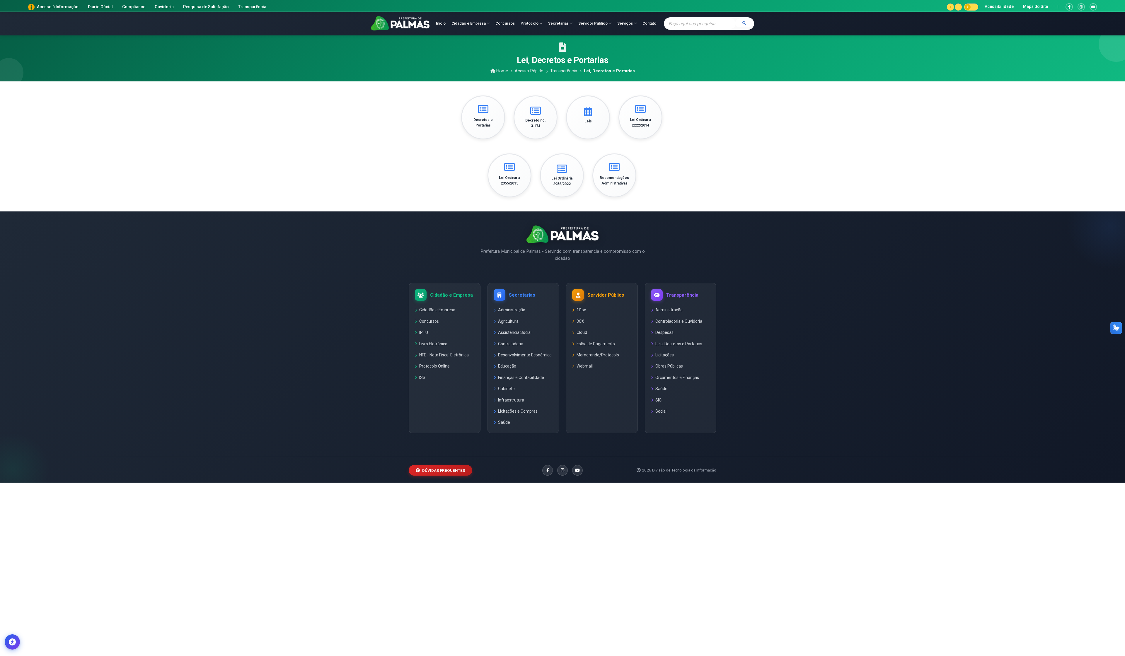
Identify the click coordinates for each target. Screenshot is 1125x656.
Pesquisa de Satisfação (206, 6)
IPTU (423, 332)
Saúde (504, 422)
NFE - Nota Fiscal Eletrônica (444, 355)
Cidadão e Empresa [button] (468, 23)
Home (502, 71)
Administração (511, 310)
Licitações (664, 355)
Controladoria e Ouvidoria (678, 321)
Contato (649, 23)
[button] (950, 7)
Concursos (505, 23)
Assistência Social (514, 332)
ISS (422, 377)
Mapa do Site (1035, 6)
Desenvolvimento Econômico (525, 355)
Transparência (252, 6)
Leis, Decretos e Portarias (678, 343)
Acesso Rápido (529, 71)
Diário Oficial (100, 6)
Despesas (664, 332)
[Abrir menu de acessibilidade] (12, 642)
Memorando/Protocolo (598, 355)
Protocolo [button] (529, 23)
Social (661, 411)
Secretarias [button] (558, 23)
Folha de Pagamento (596, 343)
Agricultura (508, 321)
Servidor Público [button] (593, 23)
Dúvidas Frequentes (443, 470)
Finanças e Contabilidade (521, 377)
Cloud (582, 332)
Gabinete (506, 388)
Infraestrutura (511, 400)
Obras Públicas (669, 366)
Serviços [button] (625, 23)
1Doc (581, 310)
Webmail (585, 366)
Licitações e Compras (518, 411)
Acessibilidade (999, 6)
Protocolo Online (434, 366)
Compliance (133, 6)
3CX (580, 321)
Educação (507, 366)
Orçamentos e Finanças (677, 377)
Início (441, 23)
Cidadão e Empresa (437, 310)
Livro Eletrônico (433, 343)
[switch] (971, 7)
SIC (658, 400)
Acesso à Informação (58, 6)
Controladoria (510, 343)
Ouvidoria (164, 6)
